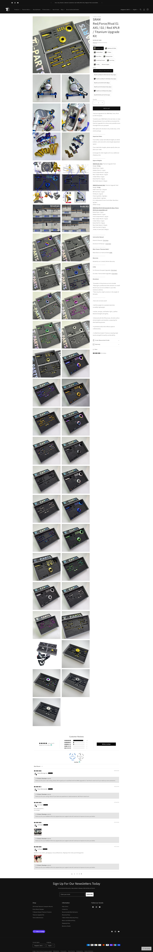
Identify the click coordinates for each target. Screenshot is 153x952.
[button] (17, 9)
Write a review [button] (106, 744)
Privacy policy (63, 951)
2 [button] (74, 874)
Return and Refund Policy (68, 920)
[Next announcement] (102, 2)
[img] (37, 771)
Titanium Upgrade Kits (38, 915)
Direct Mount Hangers (38, 909)
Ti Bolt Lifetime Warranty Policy (70, 917)
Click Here (105, 240)
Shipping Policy (66, 923)
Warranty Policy (66, 915)
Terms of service (71, 951)
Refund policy (56, 951)
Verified (76, 762)
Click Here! (114, 270)
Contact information (88, 951)
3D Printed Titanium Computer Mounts (43, 906)
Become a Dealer (66, 926)
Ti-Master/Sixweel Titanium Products (42, 912)
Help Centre (65, 906)
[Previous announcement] (51, 2)
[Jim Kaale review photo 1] (38, 832)
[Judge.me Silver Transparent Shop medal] (80, 756)
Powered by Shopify (48, 951)
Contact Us (65, 909)
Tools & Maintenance (38, 917)
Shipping (95, 42)
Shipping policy (79, 951)
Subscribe (90, 894)
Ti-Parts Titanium (39, 951)
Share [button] (95, 349)
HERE (110, 252)
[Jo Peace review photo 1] (38, 858)
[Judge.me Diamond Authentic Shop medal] (72, 756)
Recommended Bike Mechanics (70, 912)
